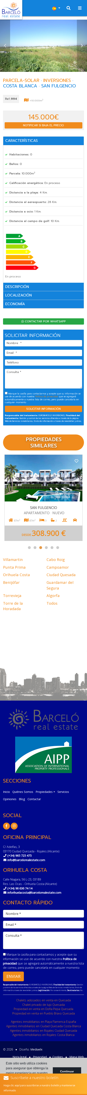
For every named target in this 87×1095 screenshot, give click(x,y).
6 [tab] (57, 547)
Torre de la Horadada (13, 606)
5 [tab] (52, 547)
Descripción (17, 287)
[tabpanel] (43, 498)
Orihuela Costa (16, 574)
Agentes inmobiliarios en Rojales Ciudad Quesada (43, 1030)
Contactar (34, 799)
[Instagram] (14, 826)
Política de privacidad (47, 396)
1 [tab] (29, 547)
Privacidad (40, 1057)
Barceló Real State (11, 9)
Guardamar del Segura (60, 585)
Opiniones (9, 799)
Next (82, 46)
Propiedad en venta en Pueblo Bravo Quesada (43, 1013)
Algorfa (53, 595)
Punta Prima (14, 567)
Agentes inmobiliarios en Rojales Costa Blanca (43, 1035)
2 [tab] (35, 547)
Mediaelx (36, 1049)
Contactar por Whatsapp (45, 321)
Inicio (6, 792)
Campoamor (58, 567)
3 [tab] (40, 547)
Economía (15, 304)
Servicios (63, 792)
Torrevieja (12, 595)
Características (21, 140)
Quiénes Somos (22, 792)
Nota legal (20, 1057)
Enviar (13, 976)
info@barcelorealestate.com (26, 860)
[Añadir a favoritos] (76, 461)
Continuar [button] (67, 1071)
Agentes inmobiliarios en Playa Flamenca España (43, 1022)
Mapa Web (76, 1057)
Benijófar (11, 582)
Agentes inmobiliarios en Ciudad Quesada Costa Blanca (43, 1026)
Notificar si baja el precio (43, 125)
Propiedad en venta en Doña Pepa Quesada (43, 1009)
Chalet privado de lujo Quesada (43, 1005)
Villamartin (13, 559)
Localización (18, 295)
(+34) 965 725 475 (19, 855)
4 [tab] (46, 547)
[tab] (43, 141)
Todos (52, 603)
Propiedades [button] (44, 792)
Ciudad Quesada (61, 574)
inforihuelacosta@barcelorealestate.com (34, 892)
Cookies (57, 1057)
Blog (22, 799)
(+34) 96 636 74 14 (19, 888)
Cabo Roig (56, 559)
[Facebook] (6, 826)
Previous (5, 46)
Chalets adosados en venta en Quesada (43, 1000)
